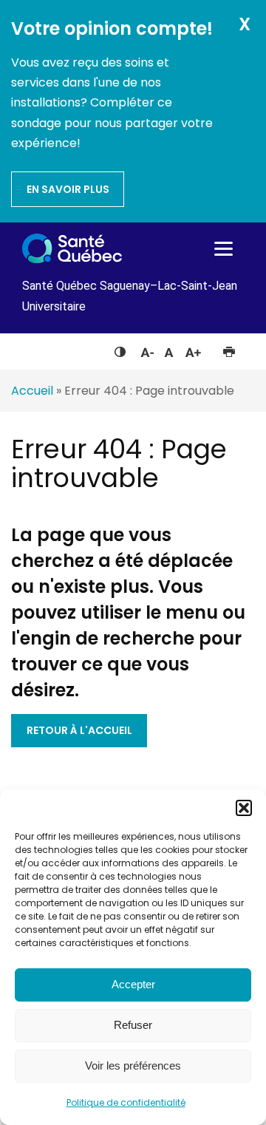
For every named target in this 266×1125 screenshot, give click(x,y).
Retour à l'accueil (79, 730)
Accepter (133, 984)
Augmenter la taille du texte (193, 349)
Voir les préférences (133, 1065)
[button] (243, 808)
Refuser (133, 1025)
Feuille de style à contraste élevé (120, 349)
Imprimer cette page (228, 349)
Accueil (32, 390)
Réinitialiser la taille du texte (169, 349)
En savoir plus (68, 189)
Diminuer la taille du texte (146, 350)
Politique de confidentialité (125, 1102)
